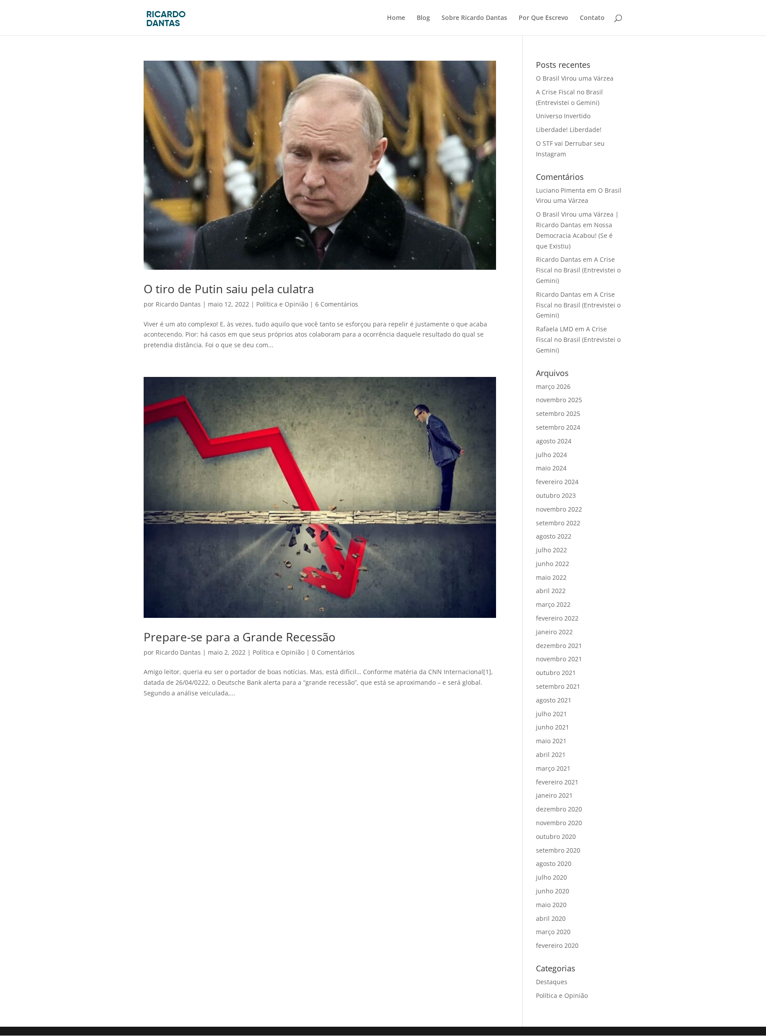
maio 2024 (551, 468)
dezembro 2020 (559, 809)
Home (396, 18)
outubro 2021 (556, 672)
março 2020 (553, 931)
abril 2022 (551, 590)
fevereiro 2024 (557, 481)
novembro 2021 (559, 659)
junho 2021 (552, 727)
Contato (592, 18)
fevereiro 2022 (557, 618)
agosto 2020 (553, 863)
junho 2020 (552, 891)
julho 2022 (551, 550)
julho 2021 (551, 714)
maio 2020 (551, 904)
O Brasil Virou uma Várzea (575, 78)
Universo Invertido (563, 116)
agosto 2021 (553, 700)
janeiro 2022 (554, 632)
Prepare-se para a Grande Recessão (240, 637)
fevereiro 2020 (557, 945)
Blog (423, 18)
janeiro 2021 (554, 795)
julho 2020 (551, 877)
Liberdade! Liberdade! (569, 129)
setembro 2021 (558, 686)
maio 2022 (551, 577)
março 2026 (553, 386)
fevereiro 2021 (557, 782)
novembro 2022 (559, 509)
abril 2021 (551, 754)
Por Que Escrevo (543, 18)
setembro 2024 (558, 427)
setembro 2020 (558, 850)
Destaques (551, 982)
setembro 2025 (558, 413)
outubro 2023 (556, 495)
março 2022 (553, 604)
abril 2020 (551, 918)
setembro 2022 (558, 523)
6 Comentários (336, 304)
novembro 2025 (559, 400)
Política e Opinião (282, 304)
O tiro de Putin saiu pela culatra (229, 289)
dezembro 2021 (559, 645)
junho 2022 (552, 563)
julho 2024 (551, 454)
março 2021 (553, 768)
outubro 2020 (556, 836)
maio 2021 (551, 741)
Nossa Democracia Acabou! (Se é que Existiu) (574, 235)
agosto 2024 (553, 441)
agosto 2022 (553, 536)
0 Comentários (333, 652)
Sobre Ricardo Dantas (474, 18)
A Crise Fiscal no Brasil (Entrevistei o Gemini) (578, 270)
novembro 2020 (559, 823)
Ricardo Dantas (178, 304)
